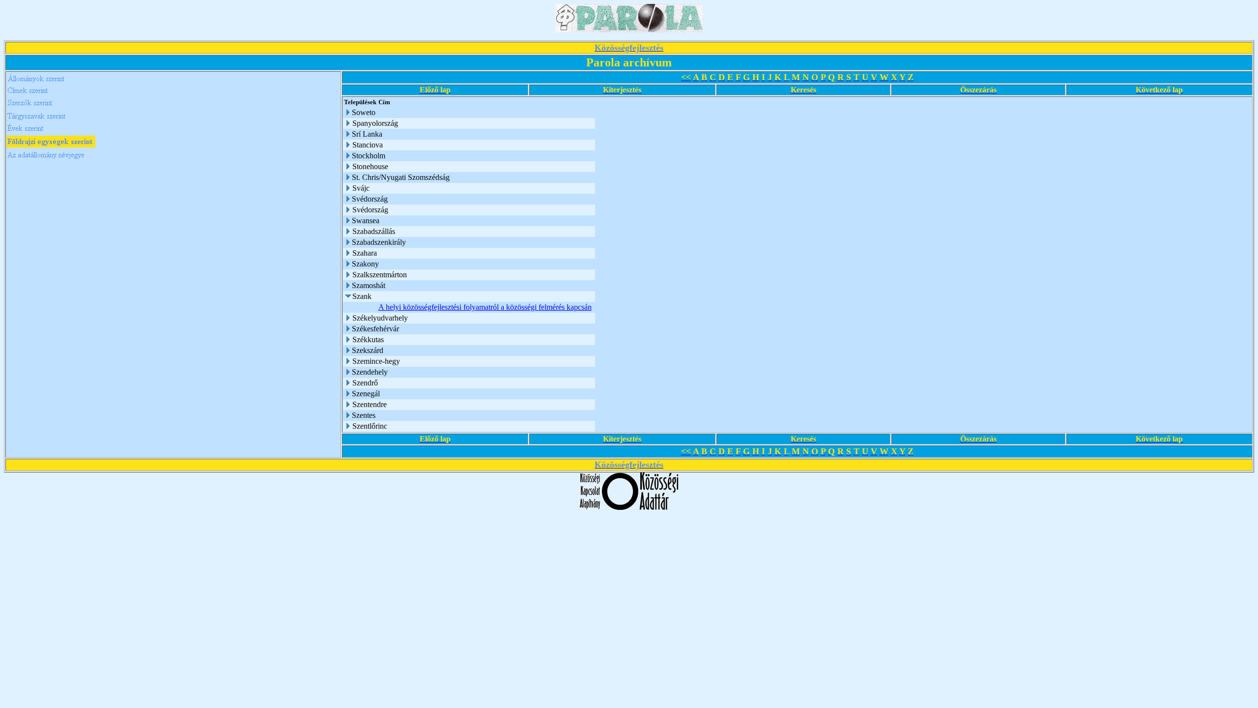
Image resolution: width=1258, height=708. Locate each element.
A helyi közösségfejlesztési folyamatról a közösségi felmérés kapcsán (485, 307)
